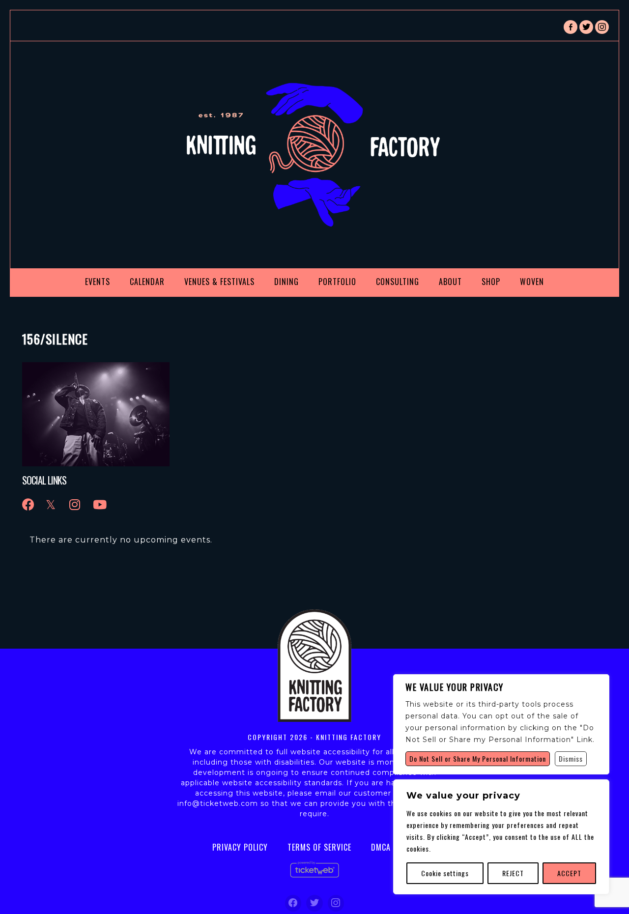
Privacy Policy (240, 847)
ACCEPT (569, 873)
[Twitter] (314, 903)
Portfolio (337, 281)
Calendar (147, 281)
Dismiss (571, 758)
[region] (501, 836)
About (450, 281)
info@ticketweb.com (217, 803)
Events (97, 281)
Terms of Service (319, 847)
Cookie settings (445, 873)
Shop (491, 281)
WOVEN (532, 281)
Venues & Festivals (219, 281)
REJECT (513, 873)
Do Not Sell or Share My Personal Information (477, 758)
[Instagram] (336, 903)
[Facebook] (293, 903)
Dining (286, 281)
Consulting (397, 281)
